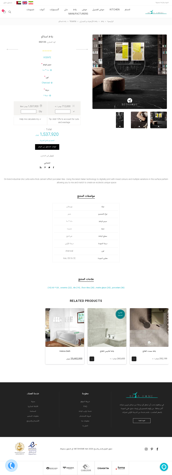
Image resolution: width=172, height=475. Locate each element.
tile (74, 287)
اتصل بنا (85, 425)
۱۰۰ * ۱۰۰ (45, 70)
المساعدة (33, 411)
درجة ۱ (45, 95)
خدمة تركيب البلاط (85, 411)
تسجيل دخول (7, 2)
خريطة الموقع (85, 401)
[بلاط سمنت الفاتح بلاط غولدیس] (149, 327)
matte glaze (101, 287)
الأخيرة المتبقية (120, 314)
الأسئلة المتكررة (33, 406)
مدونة (33, 401)
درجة (47, 90)
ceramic (64, 287)
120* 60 (55, 287)
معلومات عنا (85, 421)
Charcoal (46, 82)
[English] (24, 3)
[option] (158, 120)
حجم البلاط (47, 64)
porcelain (116, 287)
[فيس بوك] (157, 449)
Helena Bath (64, 351)
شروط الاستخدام (85, 416)
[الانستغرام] (146, 449)
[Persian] (30, 3)
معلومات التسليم (33, 416)
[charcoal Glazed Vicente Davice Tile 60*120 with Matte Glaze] (158, 120)
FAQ (85, 406)
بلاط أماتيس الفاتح (107, 351)
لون (47, 77)
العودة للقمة (142, 421)
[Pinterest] (152, 449)
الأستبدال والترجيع (33, 421)
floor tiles (86, 287)
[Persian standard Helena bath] (64, 327)
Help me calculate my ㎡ (30, 119)
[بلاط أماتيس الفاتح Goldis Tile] (107, 327)
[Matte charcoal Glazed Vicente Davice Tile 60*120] (120, 120)
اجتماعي (47, 163)
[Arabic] (18, 3)
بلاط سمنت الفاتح (149, 351)
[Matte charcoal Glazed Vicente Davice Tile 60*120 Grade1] (139, 120)
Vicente (47, 57)
